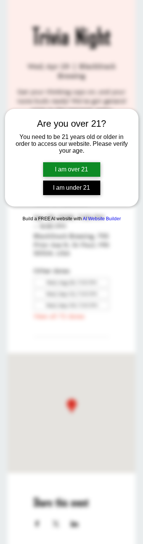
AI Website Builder (102, 218)
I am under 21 (71, 187)
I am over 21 (71, 169)
